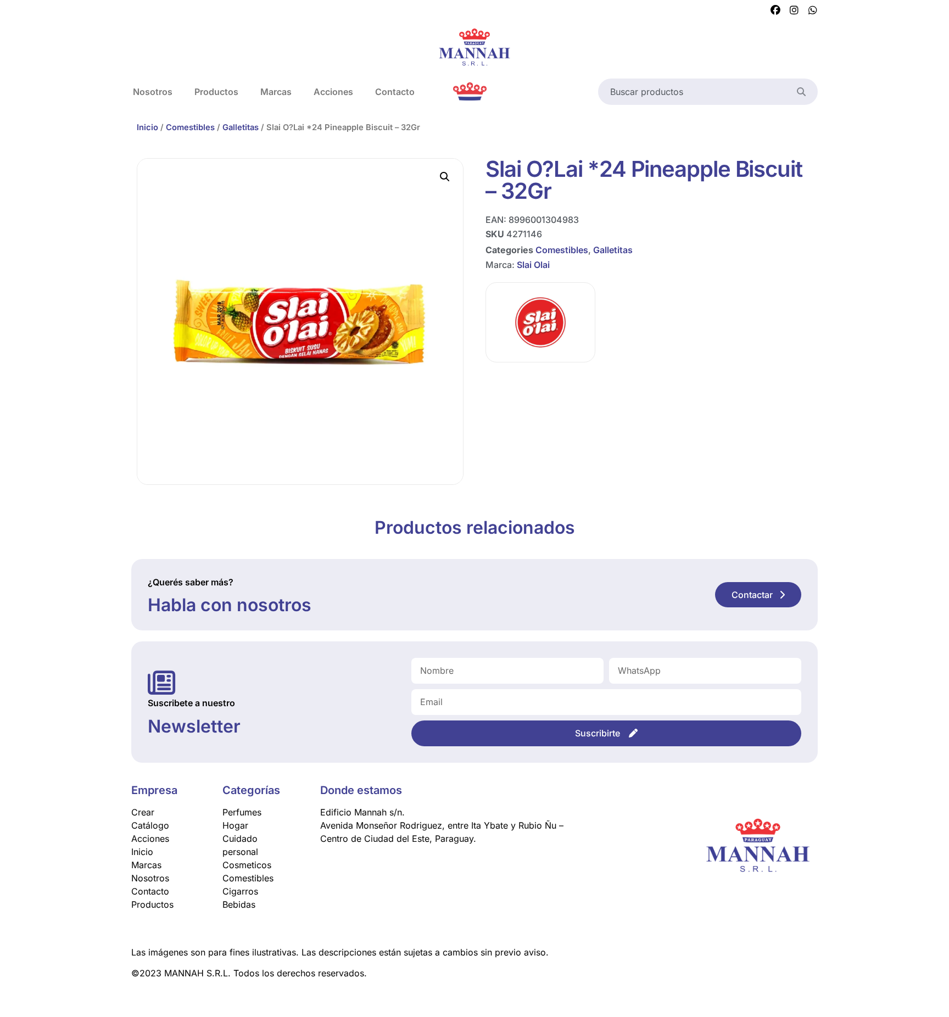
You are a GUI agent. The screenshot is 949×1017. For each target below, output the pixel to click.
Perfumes (241, 812)
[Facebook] (775, 10)
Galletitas (240, 127)
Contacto (395, 91)
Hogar (235, 825)
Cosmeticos (246, 864)
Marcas (276, 91)
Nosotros (152, 91)
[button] (445, 177)
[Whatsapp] (813, 10)
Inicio (147, 127)
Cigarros (240, 891)
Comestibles (190, 127)
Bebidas (238, 904)
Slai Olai (533, 264)
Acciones (333, 91)
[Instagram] (794, 10)
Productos (216, 91)
